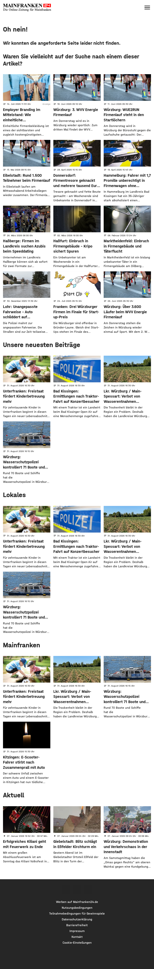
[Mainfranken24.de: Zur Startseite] (27, 7)
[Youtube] (88, 889)
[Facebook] (66, 889)
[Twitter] (77, 889)
